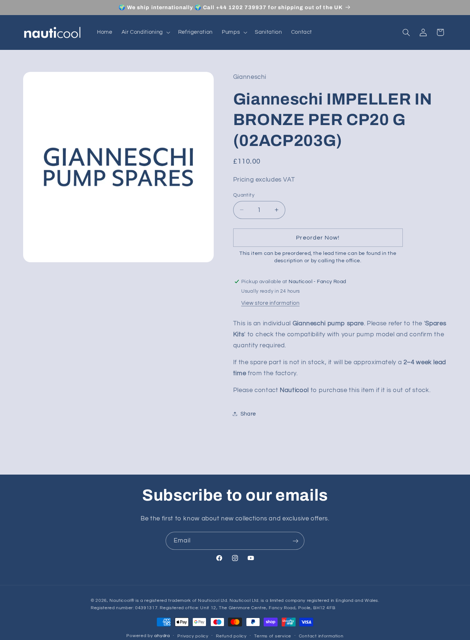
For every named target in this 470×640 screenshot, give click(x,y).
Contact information (321, 636)
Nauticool (120, 601)
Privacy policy (192, 636)
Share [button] (248, 413)
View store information (270, 303)
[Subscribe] (295, 541)
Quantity (243, 194)
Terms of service (272, 636)
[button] (145, 32)
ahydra (162, 636)
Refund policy (231, 636)
